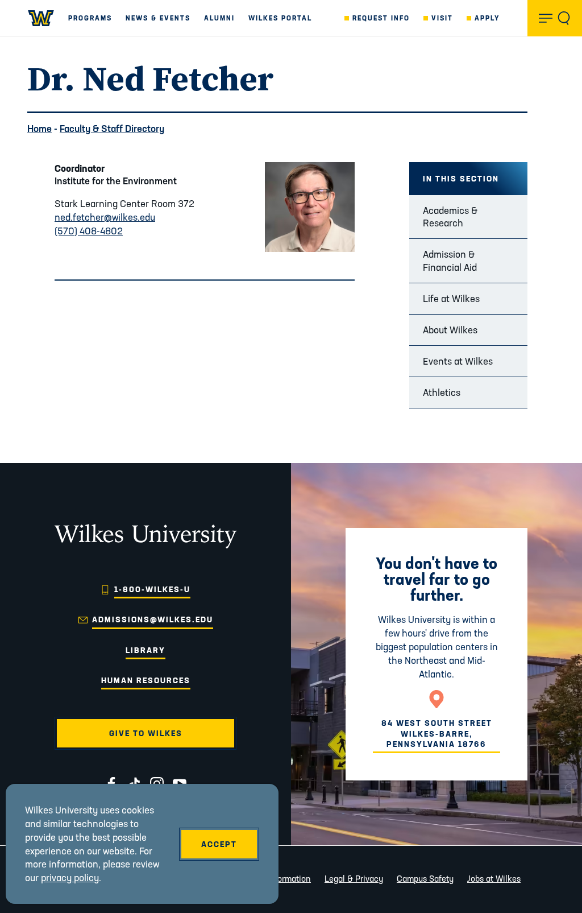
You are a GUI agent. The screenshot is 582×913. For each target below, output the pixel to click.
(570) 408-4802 (89, 231)
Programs (90, 18)
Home (39, 128)
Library (145, 650)
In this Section (461, 178)
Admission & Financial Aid (450, 260)
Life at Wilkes (451, 298)
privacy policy (70, 877)
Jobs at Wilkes (494, 878)
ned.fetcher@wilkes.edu (105, 217)
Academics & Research (450, 216)
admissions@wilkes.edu (152, 619)
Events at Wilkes (458, 361)
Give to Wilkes (145, 733)
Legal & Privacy (354, 878)
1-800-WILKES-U (152, 589)
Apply (487, 18)
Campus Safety (425, 878)
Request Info (381, 18)
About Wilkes (450, 330)
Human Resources (145, 680)
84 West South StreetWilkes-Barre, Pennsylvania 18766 (436, 733)
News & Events (158, 18)
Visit (442, 18)
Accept (219, 844)
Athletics (441, 392)
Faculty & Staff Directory (112, 128)
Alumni (219, 18)
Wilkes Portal (280, 18)
